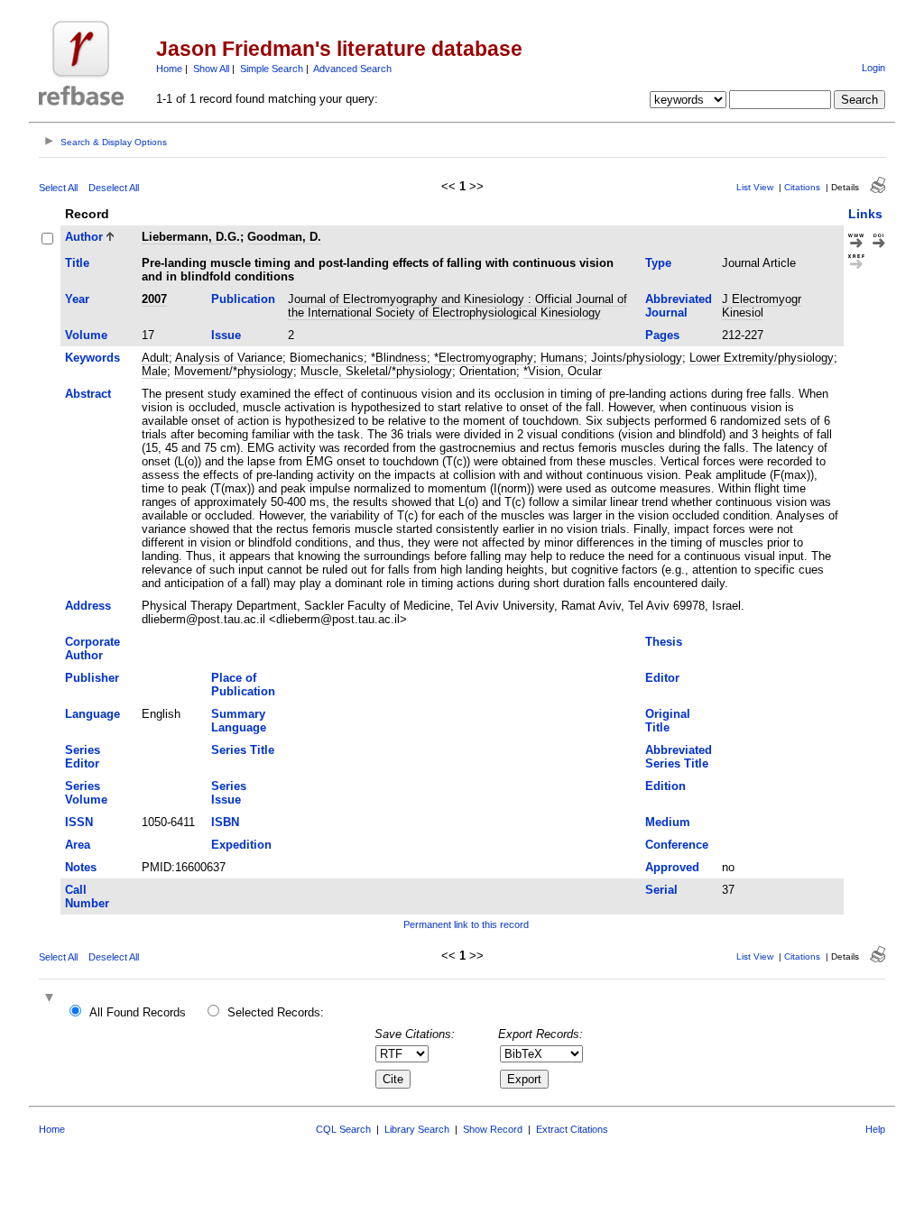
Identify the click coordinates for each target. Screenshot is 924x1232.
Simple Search (271, 68)
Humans (562, 357)
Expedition (241, 844)
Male (154, 371)
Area (77, 844)
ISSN (79, 822)
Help (875, 1129)
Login (873, 67)
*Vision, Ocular (562, 371)
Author (84, 237)
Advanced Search (352, 68)
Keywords (92, 357)
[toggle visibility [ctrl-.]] (51, 999)
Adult (155, 357)
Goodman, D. (284, 237)
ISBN (225, 822)
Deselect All (113, 187)
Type (658, 263)
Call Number (87, 896)
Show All (211, 68)
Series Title (242, 750)
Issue (226, 335)
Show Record (492, 1129)
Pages (662, 335)
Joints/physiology (636, 357)
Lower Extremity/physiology (761, 357)
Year (77, 299)
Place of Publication (243, 684)
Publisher (92, 678)
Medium (667, 822)
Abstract (88, 393)
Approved (672, 867)
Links (865, 214)
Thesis (663, 641)
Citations (802, 187)
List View (754, 187)
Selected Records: (275, 1012)
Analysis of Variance (228, 357)
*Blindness (399, 357)
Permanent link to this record (466, 924)
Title (77, 263)
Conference (676, 844)
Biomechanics (327, 357)
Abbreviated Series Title (678, 756)
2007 (154, 299)
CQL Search (343, 1129)
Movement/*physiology (233, 371)
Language (92, 714)
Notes (81, 867)
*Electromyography (483, 357)
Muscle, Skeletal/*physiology (376, 371)
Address (88, 605)
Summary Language (238, 720)
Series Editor (82, 756)
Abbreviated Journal (678, 305)
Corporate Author (92, 648)
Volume (86, 335)
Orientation (487, 371)
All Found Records (137, 1012)
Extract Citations (572, 1129)
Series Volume (86, 792)
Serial (661, 889)
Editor (662, 678)
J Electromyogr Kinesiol (761, 305)
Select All (58, 187)
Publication (243, 299)
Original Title (667, 720)
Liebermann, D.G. (191, 237)
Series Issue (228, 792)
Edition (665, 786)
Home (169, 68)
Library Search (416, 1129)
